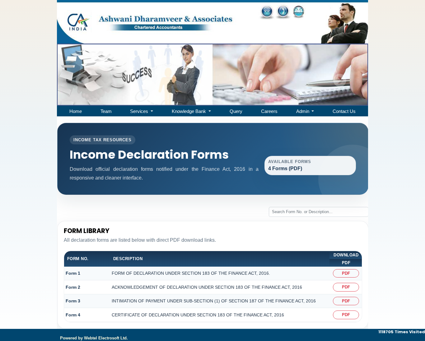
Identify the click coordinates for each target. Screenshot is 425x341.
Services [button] (139, 111)
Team (106, 111)
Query (236, 111)
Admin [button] (303, 111)
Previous (82, 80)
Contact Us (344, 111)
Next (339, 80)
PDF (346, 273)
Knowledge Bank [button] (189, 111)
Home (75, 111)
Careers (269, 111)
